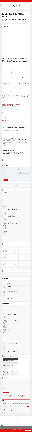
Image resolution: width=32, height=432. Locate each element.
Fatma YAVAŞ (8, 283)
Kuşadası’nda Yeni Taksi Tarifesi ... (12, 223)
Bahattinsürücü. (27, 116)
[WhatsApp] (2, 428)
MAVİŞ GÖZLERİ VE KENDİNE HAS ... (13, 330)
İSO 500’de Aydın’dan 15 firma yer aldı (8, 150)
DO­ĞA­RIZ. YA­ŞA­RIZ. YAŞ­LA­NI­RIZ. (12, 291)
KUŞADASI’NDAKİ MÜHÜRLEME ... (13, 200)
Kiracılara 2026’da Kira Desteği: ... (12, 209)
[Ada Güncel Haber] (16, 418)
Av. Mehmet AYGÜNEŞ (9, 298)
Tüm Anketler (11, 392)
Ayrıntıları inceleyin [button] (19, 430)
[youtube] (29, 427)
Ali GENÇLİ (8, 292)
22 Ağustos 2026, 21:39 (10, 342)
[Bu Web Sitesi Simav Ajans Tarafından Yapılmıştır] (15, 427)
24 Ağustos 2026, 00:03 (10, 313)
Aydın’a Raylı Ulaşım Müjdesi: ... (12, 216)
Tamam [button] (28, 430)
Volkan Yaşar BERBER (9, 288)
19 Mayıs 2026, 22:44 (10, 222)
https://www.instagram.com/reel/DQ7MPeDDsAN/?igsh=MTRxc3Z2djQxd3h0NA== (11, 105)
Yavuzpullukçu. (4, 117)
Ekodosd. (22, 116)
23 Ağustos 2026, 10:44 (10, 329)
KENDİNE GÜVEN (10, 286)
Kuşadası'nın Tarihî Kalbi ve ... (12, 314)
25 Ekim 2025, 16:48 (10, 215)
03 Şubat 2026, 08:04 (10, 208)
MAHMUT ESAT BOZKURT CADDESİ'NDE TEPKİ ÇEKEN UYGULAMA (12, 153)
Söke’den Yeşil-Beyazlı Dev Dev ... (12, 306)
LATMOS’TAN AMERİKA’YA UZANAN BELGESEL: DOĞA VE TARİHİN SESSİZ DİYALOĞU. (12, 116)
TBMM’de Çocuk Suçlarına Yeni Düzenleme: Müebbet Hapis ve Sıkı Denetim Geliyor (14, 135)
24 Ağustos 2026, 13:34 (10, 305)
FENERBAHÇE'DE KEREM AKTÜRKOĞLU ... (14, 320)
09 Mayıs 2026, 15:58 (10, 199)
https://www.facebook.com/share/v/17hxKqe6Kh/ (10, 106)
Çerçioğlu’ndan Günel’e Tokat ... (12, 232)
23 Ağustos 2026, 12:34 (10, 319)
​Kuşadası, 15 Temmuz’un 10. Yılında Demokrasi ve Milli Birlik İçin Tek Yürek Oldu (14, 127)
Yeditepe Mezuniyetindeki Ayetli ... (13, 343)
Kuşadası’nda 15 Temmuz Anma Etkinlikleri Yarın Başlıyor (11, 131)
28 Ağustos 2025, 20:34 (10, 231)
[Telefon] (2, 425)
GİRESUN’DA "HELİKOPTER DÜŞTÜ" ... (13, 351)
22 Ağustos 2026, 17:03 (10, 350)
